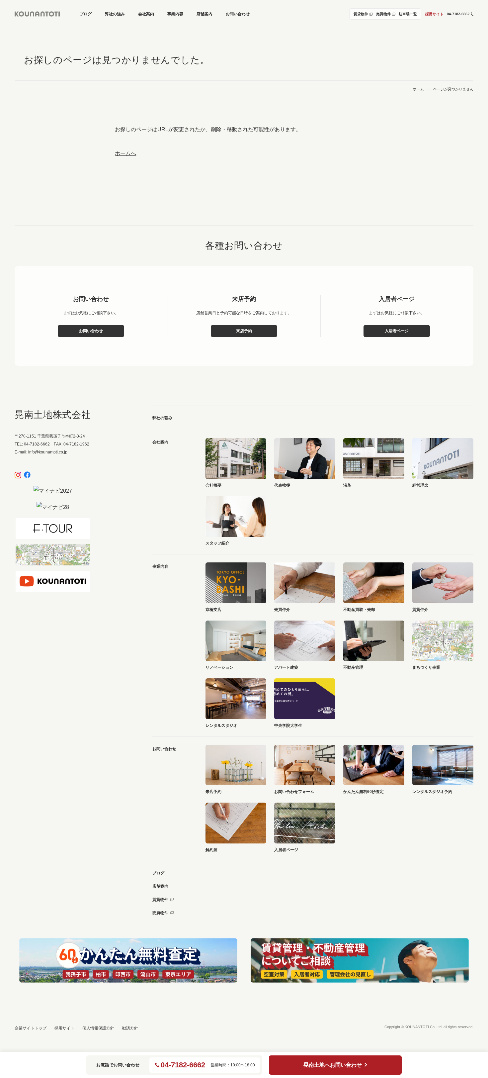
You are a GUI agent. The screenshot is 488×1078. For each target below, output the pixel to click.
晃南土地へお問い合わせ (332, 1065)
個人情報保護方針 (98, 1028)
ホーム (418, 89)
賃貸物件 (160, 899)
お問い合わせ (91, 331)
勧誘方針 (130, 1028)
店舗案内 (160, 886)
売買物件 (160, 913)
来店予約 (244, 331)
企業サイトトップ (30, 1028)
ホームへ (125, 153)
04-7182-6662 (183, 1065)
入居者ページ (397, 331)
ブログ (158, 873)
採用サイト (434, 14)
